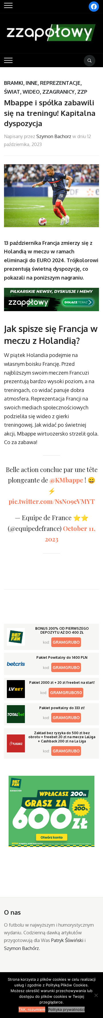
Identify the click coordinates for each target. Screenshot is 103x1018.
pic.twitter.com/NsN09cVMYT (52, 501)
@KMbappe (66, 480)
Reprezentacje (60, 83)
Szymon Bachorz (53, 136)
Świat (12, 92)
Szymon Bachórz (21, 948)
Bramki (13, 83)
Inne (31, 83)
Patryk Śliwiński (67, 940)
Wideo (31, 92)
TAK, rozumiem (32, 1009)
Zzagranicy (58, 92)
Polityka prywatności (66, 1009)
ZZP (82, 92)
